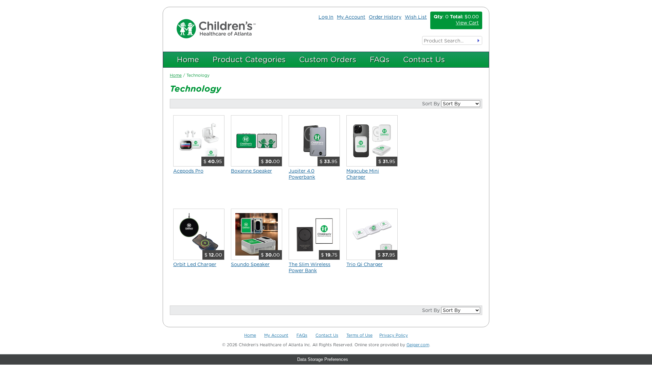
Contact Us (424, 59)
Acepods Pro (188, 171)
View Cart (467, 22)
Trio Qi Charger (364, 264)
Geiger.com (417, 344)
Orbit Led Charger (194, 264)
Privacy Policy (393, 335)
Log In (326, 17)
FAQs (380, 59)
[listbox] (460, 103)
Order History (385, 17)
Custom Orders (327, 59)
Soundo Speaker (250, 264)
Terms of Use (359, 335)
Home (188, 59)
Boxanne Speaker (251, 171)
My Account (351, 17)
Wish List (416, 17)
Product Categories (249, 59)
